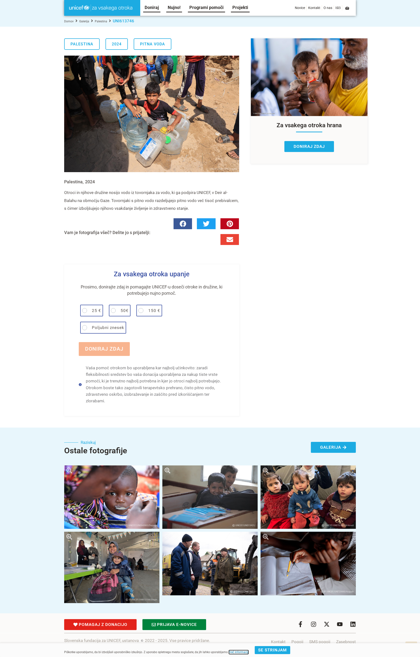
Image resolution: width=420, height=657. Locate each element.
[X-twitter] (327, 624)
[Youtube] (340, 624)
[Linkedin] (353, 624)
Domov (69, 21)
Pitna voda (152, 44)
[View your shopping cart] (347, 8)
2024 (117, 44)
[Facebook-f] (300, 624)
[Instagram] (313, 624)
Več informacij (238, 652)
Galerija (84, 21)
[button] (183, 223)
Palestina (101, 21)
